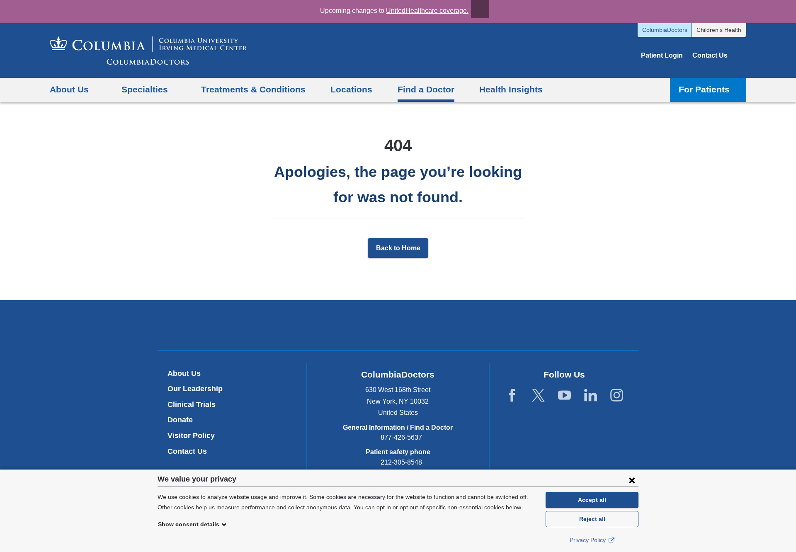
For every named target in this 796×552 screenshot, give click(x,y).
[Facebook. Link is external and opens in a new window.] (512, 395)
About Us (184, 373)
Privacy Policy (588, 540)
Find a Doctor (426, 89)
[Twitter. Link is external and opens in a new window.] (538, 395)
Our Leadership (195, 389)
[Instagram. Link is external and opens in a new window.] (617, 395)
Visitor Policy (191, 435)
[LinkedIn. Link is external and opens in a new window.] (590, 395)
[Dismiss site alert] (480, 9)
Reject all (592, 519)
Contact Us (710, 55)
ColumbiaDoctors (664, 30)
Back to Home (398, 248)
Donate (180, 420)
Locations (351, 89)
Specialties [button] (144, 89)
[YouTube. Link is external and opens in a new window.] (564, 395)
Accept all (592, 499)
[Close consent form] (631, 480)
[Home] (148, 50)
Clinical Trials (191, 404)
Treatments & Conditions (253, 89)
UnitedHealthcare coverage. (427, 10)
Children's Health (718, 30)
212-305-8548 (401, 462)
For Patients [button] (704, 89)
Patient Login (662, 55)
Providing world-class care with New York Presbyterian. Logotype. (454, 326)
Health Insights (511, 89)
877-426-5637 (401, 437)
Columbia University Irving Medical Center (359, 325)
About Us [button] (69, 89)
